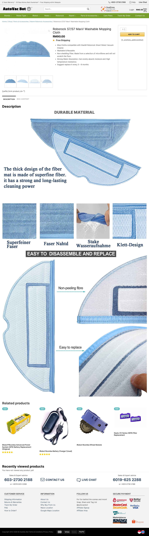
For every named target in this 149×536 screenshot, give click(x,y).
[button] (7, 452)
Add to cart (134, 34)
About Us (44, 499)
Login (131, 10)
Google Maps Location (50, 510)
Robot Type (21, 15)
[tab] (9, 99)
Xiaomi (71, 15)
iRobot (35, 15)
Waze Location (47, 508)
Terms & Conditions (36, 532)
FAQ (6, 508)
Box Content (23, 99)
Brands (7, 15)
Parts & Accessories (89, 15)
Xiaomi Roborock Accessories (41, 22)
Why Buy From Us (48, 505)
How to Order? (10, 510)
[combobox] (65, 9)
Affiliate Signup (83, 508)
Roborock (60, 15)
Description (9, 99)
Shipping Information (13, 499)
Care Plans (108, 15)
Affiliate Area (82, 510)
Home (4, 22)
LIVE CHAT (89, 479)
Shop (10, 22)
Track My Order (123, 15)
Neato (46, 15)
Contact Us (140, 15)
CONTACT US (55, 479)
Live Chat (143, 2)
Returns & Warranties (12, 502)
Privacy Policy (48, 532)
